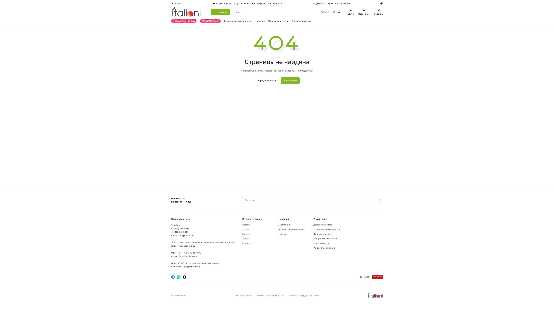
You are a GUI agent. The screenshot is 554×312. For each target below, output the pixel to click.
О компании (284, 224)
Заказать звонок (342, 3)
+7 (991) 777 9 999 (179, 232)
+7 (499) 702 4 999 (322, 3)
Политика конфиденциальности (304, 295)
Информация (320, 219)
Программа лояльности (325, 238)
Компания (283, 219)
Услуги (245, 238)
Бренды (246, 234)
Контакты (247, 243)
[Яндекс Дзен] (184, 277)
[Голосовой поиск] (334, 11)
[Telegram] (173, 277)
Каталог (246, 224)
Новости (282, 234)
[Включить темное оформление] (381, 3)
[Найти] (339, 12)
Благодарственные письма (291, 229)
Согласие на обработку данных (270, 295)
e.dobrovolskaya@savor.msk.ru (186, 266)
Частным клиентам (322, 234)
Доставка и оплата (322, 224)
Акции (245, 229)
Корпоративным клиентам (326, 229)
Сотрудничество (321, 243)
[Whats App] (178, 277)
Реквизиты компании (324, 248)
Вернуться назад (266, 80)
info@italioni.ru (185, 235)
